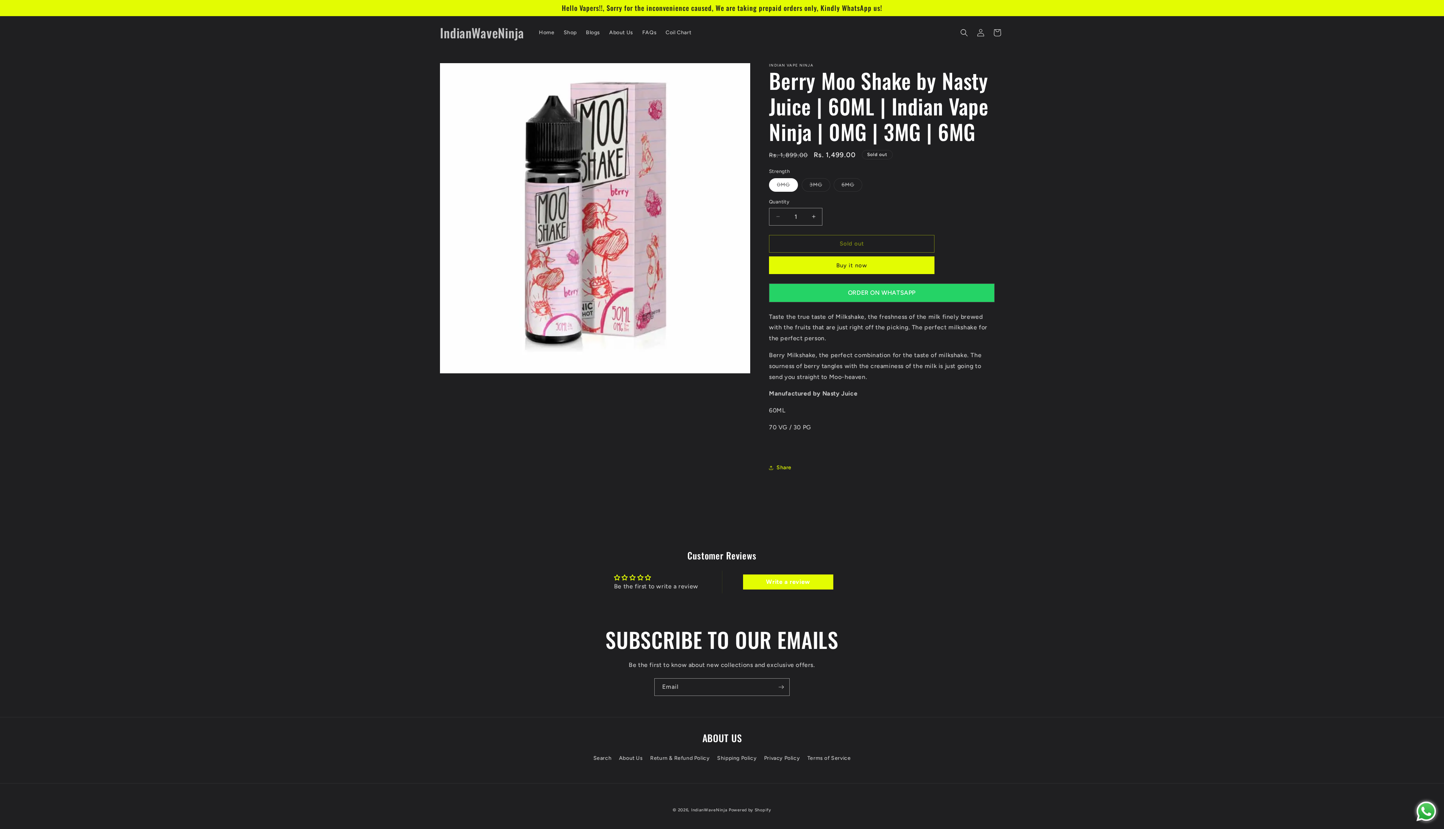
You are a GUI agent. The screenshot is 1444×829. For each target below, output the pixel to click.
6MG (852, 186)
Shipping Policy (737, 758)
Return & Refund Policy (680, 758)
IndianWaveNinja (709, 810)
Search (602, 758)
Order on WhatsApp (882, 292)
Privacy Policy (782, 758)
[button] (964, 32)
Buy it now (851, 265)
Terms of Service (829, 758)
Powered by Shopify (750, 810)
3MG (820, 186)
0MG (787, 186)
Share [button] (784, 467)
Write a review (788, 581)
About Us (631, 758)
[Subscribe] (781, 687)
